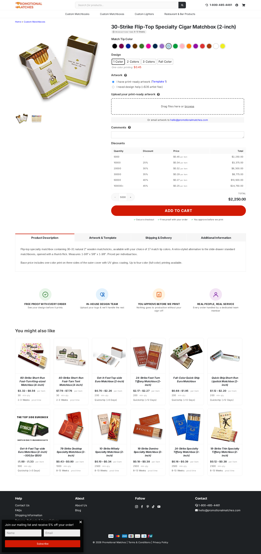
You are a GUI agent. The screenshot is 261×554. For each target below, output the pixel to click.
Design (116, 54)
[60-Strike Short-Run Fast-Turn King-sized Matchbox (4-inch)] (32, 355)
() (142, 81)
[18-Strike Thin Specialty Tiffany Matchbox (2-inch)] (225, 426)
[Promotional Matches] (28, 3)
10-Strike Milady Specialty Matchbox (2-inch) (109, 452)
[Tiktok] (153, 506)
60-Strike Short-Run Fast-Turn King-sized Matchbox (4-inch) (32, 381)
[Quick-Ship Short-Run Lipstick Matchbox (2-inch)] (225, 355)
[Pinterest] (147, 506)
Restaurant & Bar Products (179, 13)
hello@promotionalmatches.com (189, 119)
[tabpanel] (130, 256)
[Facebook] (142, 506)
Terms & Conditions (139, 542)
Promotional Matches (114, 542)
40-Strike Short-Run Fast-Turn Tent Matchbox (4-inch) (71, 381)
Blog (78, 510)
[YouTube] (158, 506)
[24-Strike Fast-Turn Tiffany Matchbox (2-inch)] (148, 355)
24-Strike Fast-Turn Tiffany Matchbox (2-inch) (148, 381)
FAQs (18, 510)
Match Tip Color (122, 39)
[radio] (114, 46)
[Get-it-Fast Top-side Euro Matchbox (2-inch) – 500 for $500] (32, 426)
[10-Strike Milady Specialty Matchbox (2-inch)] (109, 426)
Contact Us (22, 505)
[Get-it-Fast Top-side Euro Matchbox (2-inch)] (109, 355)
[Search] (182, 5)
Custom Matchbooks (77, 13)
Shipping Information (28, 515)
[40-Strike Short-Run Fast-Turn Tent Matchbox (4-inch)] (71, 355)
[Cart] (243, 5)
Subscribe (42, 543)
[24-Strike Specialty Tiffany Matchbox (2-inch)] (186, 426)
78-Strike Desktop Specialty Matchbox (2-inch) (71, 452)
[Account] (237, 5)
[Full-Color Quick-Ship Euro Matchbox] (186, 355)
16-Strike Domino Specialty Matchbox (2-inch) (148, 452)
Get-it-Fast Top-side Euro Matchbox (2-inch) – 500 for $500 (32, 452)
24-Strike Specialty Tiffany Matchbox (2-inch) (186, 452)
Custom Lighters (144, 13)
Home (18, 21)
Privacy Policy (160, 542)
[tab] (44, 237)
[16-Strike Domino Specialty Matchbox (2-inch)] (148, 426)
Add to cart (178, 210)
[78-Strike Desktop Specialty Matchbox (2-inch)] (71, 426)
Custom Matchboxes (112, 13)
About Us (81, 505)
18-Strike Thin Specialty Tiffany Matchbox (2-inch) (224, 452)
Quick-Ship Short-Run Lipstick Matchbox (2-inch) (225, 381)
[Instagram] (136, 506)
